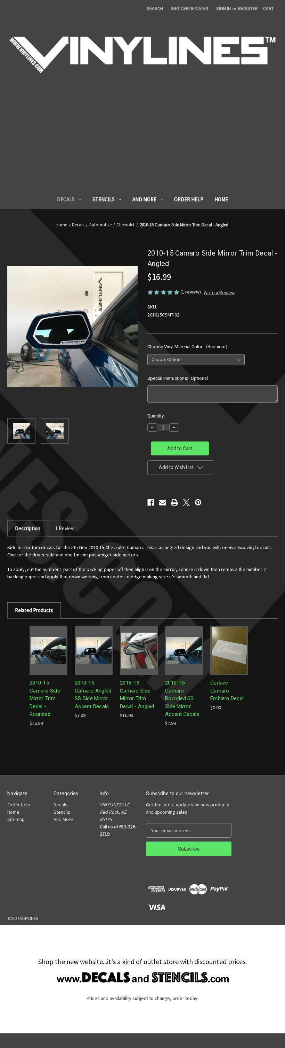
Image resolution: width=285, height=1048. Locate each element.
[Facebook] (150, 502)
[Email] (162, 502)
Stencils (103, 199)
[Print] (174, 502)
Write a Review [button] (219, 292)
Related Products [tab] (34, 610)
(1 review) (191, 292)
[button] (143, 977)
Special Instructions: (177, 378)
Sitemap (16, 819)
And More (144, 199)
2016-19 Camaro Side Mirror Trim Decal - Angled (137, 695)
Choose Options (49, 651)
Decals (66, 199)
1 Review (65, 528)
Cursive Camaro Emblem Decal (227, 691)
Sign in (223, 8)
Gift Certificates (190, 8)
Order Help (188, 199)
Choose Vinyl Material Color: (187, 346)
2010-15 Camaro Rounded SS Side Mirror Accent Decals (182, 698)
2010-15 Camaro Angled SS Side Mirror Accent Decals (93, 695)
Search (155, 8)
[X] (186, 502)
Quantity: (156, 416)
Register (248, 8)
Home (221, 199)
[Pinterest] (198, 502)
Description (27, 528)
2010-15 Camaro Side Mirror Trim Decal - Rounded (45, 698)
